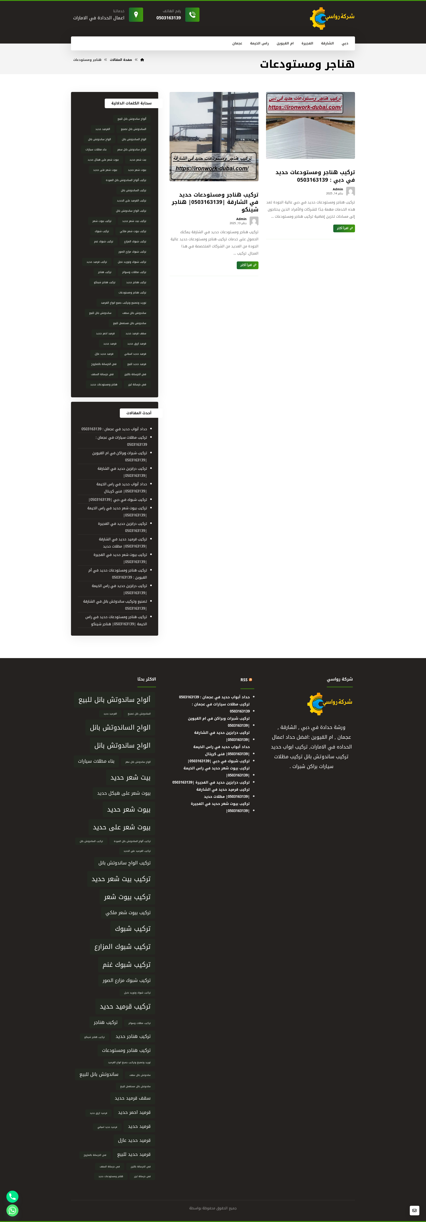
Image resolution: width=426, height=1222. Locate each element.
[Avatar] (350, 191)
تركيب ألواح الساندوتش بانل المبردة (126, 180)
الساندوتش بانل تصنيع (133, 129)
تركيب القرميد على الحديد (131, 200)
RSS (244, 680)
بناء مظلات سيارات (95, 149)
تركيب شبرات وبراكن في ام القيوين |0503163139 (119, 457)
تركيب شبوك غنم (103, 241)
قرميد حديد (109, 343)
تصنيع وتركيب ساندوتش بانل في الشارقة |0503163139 (115, 605)
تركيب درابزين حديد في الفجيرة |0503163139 (122, 527)
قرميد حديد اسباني (135, 353)
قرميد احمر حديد (105, 333)
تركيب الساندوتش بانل (133, 190)
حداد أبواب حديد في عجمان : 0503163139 (114, 429)
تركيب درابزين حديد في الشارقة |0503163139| (122, 472)
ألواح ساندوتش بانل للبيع (132, 118)
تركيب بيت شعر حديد (134, 221)
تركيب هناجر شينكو (104, 282)
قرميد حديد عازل (104, 353)
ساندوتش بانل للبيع (100, 312)
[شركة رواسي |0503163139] (142, 60)
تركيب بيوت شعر (102, 221)
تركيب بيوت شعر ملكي (133, 231)
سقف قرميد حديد (136, 333)
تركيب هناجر (104, 272)
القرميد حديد (102, 129)
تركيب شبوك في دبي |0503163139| (117, 499)
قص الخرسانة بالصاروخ (103, 364)
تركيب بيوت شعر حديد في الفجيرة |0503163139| (120, 558)
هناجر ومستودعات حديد (103, 384)
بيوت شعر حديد (137, 169)
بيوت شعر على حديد (105, 169)
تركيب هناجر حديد (136, 282)
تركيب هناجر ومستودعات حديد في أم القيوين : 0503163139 (118, 574)
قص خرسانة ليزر (137, 384)
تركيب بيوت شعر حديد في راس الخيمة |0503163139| (117, 512)
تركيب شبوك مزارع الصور (132, 251)
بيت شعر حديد (138, 159)
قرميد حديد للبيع (136, 364)
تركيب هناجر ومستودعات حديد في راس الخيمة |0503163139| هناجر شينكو (116, 620)
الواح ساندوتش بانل (99, 139)
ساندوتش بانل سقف (134, 312)
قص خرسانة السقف (102, 374)
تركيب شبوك (102, 231)
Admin (338, 189)
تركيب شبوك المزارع (135, 241)
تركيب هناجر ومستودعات (132, 292)
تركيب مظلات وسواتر (134, 272)
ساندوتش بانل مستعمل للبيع (129, 323)
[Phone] (12, 1197)
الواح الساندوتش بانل (134, 139)
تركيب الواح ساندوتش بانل (131, 210)
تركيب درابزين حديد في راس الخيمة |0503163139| (119, 589)
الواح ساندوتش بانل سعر (131, 149)
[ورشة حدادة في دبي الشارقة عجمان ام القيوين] (332, 18)
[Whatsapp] (12, 1210)
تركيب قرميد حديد (97, 261)
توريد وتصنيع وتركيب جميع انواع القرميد (123, 302)
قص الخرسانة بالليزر (135, 374)
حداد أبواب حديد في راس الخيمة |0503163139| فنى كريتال (122, 488)
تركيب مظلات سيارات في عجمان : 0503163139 (121, 441)
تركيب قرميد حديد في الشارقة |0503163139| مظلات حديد (123, 543)
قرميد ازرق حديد (136, 343)
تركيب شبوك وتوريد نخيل (132, 261)
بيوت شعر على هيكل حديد (103, 159)
